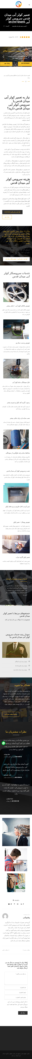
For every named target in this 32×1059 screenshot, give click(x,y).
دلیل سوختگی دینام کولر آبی (21, 382)
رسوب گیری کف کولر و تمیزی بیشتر (18, 402)
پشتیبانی (26, 917)
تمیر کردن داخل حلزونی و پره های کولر (17, 506)
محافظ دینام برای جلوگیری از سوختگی (18, 453)
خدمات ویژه (10, 600)
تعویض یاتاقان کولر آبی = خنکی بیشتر (18, 306)
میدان (7, 26)
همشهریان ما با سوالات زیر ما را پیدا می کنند (17, 619)
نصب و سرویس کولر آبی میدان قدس (18, 471)
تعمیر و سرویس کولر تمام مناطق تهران (19, 26)
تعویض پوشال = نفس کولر (21, 522)
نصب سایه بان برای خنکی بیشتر (20, 418)
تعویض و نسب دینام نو (23, 343)
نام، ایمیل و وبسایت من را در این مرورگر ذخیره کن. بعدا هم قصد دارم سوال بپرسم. (17, 1004)
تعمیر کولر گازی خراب (23, 557)
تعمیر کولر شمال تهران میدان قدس (17, 198)
